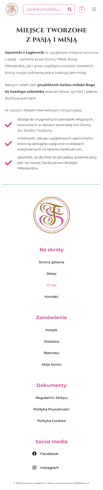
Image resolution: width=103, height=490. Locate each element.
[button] (94, 10)
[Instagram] (34, 467)
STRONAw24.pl (82, 483)
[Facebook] (34, 453)
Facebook (49, 453)
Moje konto (51, 364)
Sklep (52, 273)
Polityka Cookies (51, 421)
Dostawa (51, 341)
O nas (52, 285)
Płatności (51, 353)
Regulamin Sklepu (52, 398)
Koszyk (51, 330)
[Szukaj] (69, 9)
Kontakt (51, 296)
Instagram (49, 467)
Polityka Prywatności (51, 409)
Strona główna (51, 262)
